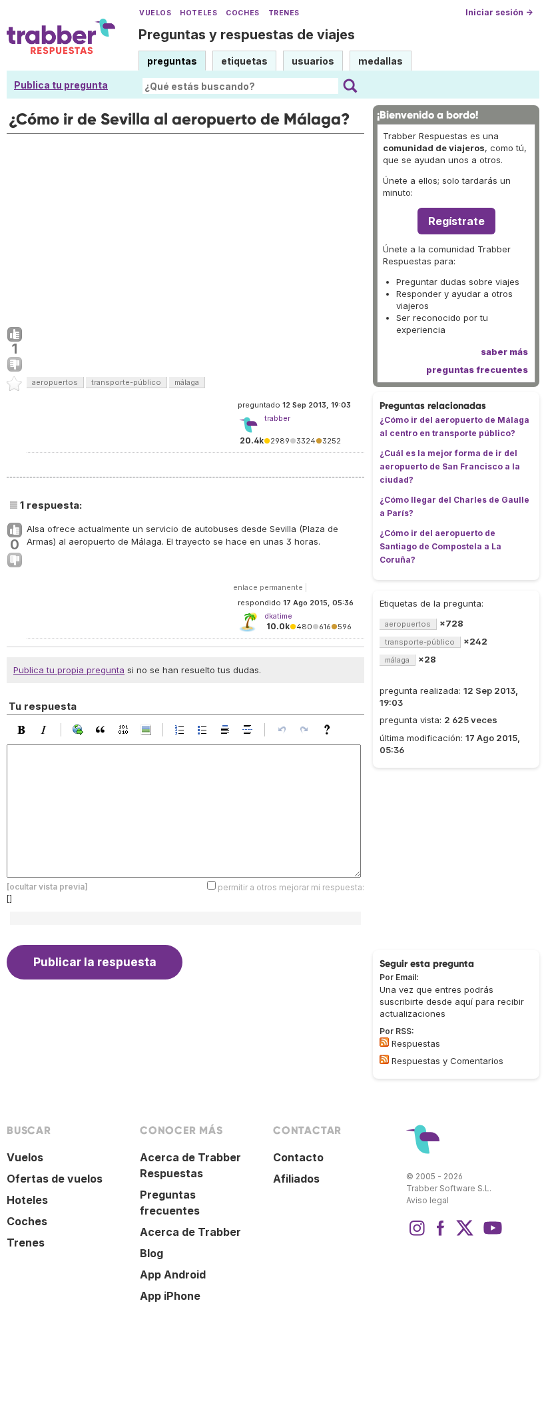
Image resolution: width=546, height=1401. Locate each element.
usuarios (313, 61)
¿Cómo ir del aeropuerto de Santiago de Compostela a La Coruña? (440, 546)
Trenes (284, 13)
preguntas (172, 61)
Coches (242, 13)
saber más (504, 351)
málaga (186, 382)
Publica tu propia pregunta (69, 670)
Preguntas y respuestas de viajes (246, 35)
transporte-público (126, 382)
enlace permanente (268, 587)
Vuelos (155, 13)
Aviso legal (427, 1200)
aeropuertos (55, 382)
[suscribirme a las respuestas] (384, 1042)
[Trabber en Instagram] (416, 1234)
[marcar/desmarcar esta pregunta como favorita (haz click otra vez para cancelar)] (15, 384)
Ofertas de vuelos (55, 1178)
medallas (380, 61)
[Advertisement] (185, 227)
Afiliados (296, 1178)
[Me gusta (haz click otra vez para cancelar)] (15, 335)
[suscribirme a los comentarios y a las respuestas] (384, 1059)
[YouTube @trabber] (490, 1234)
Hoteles (198, 13)
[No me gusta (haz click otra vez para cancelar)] (15, 365)
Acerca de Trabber (190, 1232)
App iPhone (170, 1295)
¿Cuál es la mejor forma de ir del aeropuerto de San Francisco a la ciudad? (450, 466)
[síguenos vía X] (464, 1234)
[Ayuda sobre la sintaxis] (330, 729)
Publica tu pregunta (61, 85)
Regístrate (456, 221)
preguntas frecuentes (477, 369)
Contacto (298, 1157)
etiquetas (244, 61)
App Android (173, 1274)
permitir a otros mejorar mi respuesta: (291, 887)
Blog (151, 1253)
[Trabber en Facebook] (440, 1234)
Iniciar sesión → (499, 12)
